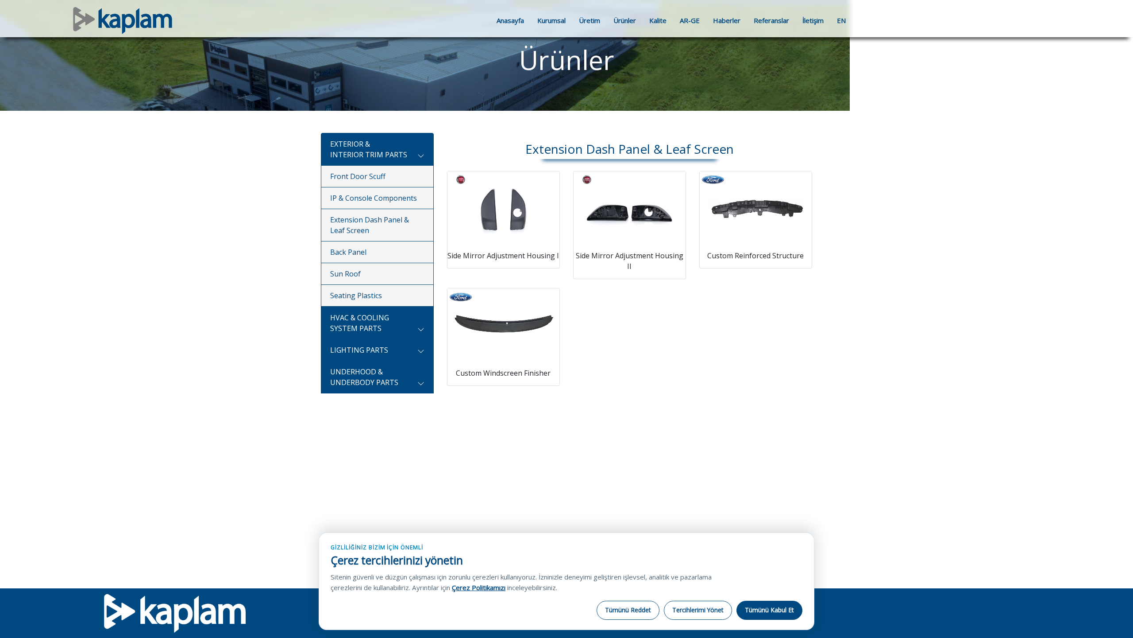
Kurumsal (551, 20)
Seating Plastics (356, 295)
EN (841, 20)
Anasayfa (510, 20)
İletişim (813, 20)
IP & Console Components (373, 198)
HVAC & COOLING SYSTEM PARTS (359, 323)
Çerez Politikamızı (478, 587)
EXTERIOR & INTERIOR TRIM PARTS (368, 149)
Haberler (726, 20)
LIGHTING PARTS (359, 350)
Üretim (589, 20)
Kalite (658, 20)
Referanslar (771, 20)
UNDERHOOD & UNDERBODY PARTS (364, 377)
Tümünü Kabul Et (769, 610)
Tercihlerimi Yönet (698, 610)
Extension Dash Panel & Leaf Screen (369, 225)
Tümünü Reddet (628, 610)
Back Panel (348, 252)
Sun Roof (345, 274)
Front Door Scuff (357, 176)
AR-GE (690, 20)
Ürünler (624, 20)
